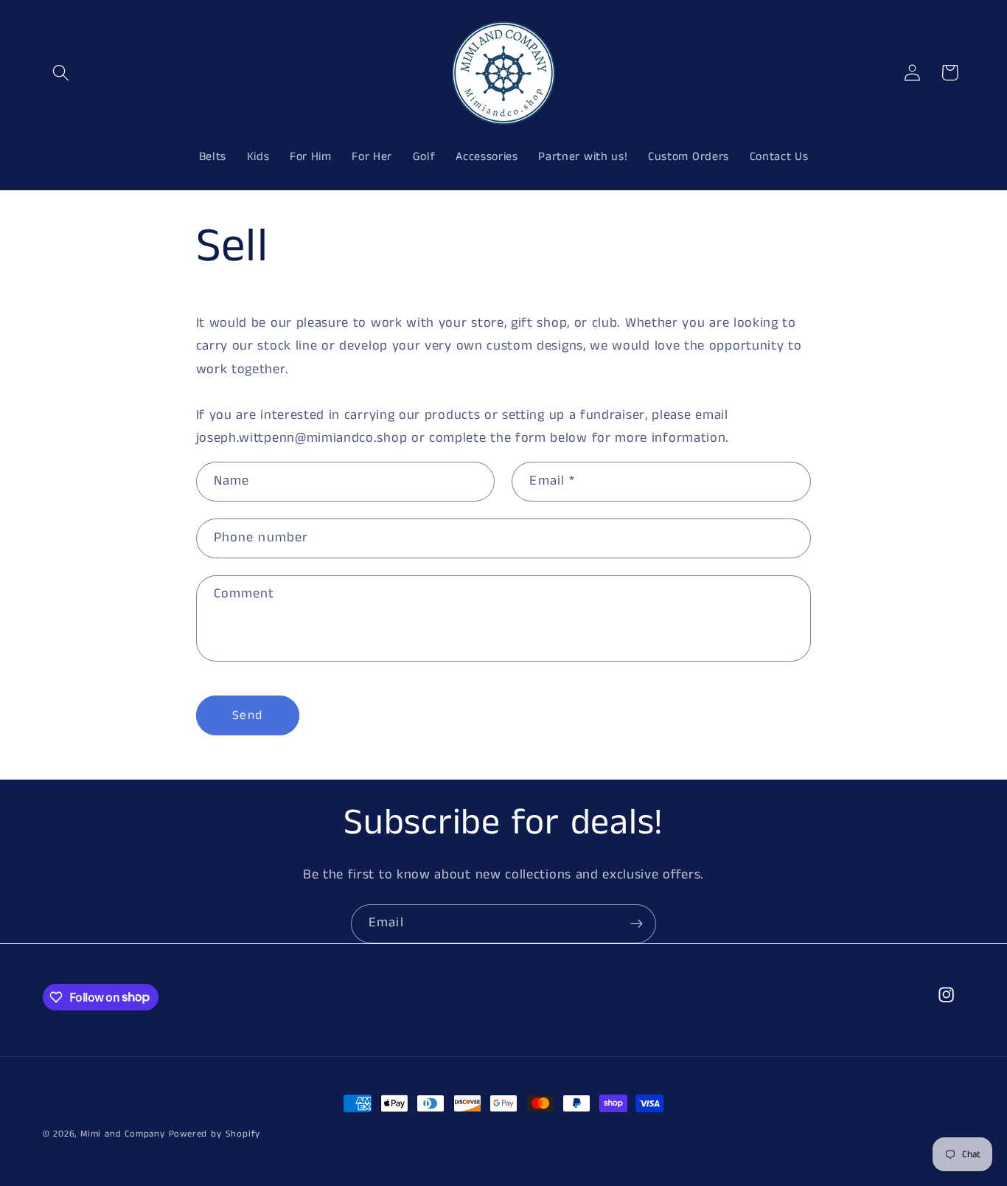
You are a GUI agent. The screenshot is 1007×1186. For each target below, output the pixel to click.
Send (247, 715)
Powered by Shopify (215, 1134)
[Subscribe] (636, 924)
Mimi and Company (122, 1134)
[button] (61, 72)
